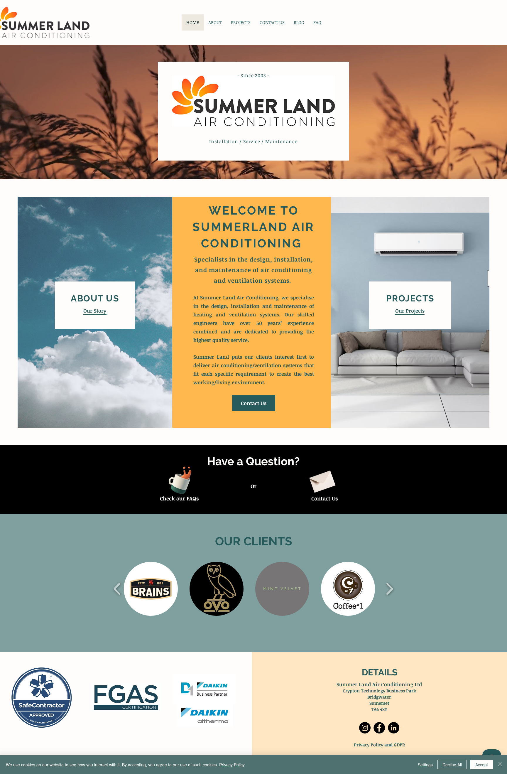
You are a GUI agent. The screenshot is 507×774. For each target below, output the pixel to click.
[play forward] (389, 589)
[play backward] (117, 589)
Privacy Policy (368, 745)
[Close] (499, 764)
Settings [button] (425, 765)
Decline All (452, 765)
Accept (481, 765)
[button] (150, 588)
